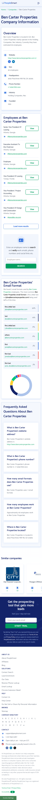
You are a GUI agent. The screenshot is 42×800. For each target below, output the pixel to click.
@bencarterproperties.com (17, 136)
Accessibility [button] (6, 792)
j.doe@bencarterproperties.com (16, 328)
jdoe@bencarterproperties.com (16, 309)
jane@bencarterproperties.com (16, 347)
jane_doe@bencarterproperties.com (16, 366)
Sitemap (5, 711)
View (32, 128)
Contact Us (6, 697)
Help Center (6, 700)
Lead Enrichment (8, 675)
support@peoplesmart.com (16, 733)
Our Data (5, 679)
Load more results (21, 226)
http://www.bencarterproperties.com (21, 58)
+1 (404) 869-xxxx (14, 87)
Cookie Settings (8, 798)
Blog (3, 665)
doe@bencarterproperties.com (16, 319)
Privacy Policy (10, 637)
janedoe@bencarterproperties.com (16, 356)
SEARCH (21, 266)
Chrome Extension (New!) (11, 690)
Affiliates (5, 661)
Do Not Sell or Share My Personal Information (19, 704)
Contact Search (7, 672)
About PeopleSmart (9, 658)
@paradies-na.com (14, 217)
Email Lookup (7, 686)
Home (3, 9)
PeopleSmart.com (9, 639)
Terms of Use (33, 634)
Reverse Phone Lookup (10, 683)
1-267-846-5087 (11, 737)
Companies (12, 9)
